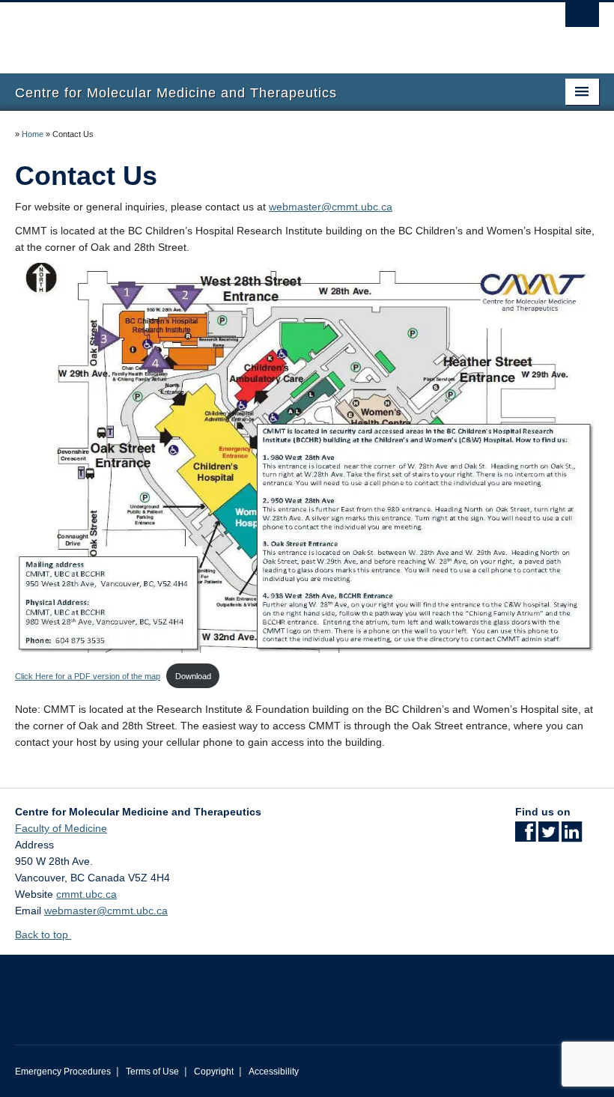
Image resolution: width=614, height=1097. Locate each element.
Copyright (214, 1071)
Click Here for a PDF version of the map (87, 676)
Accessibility (274, 1071)
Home (32, 134)
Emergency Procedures (63, 1071)
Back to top (43, 934)
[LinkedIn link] (572, 836)
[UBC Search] (582, 18)
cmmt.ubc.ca (86, 894)
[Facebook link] (525, 836)
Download (193, 676)
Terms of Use (152, 1071)
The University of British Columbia (263, 30)
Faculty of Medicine (61, 828)
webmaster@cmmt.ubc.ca (330, 207)
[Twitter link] (548, 836)
